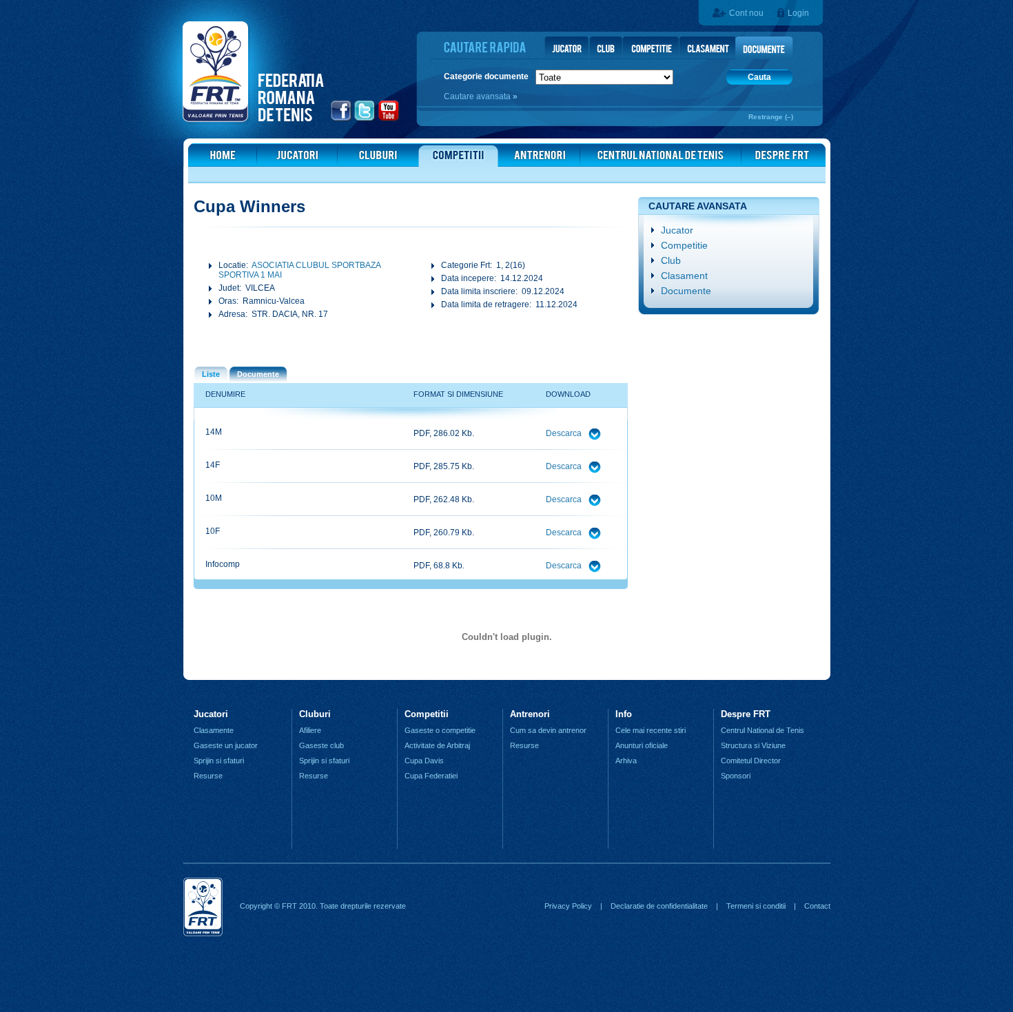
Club (671, 260)
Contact (817, 906)
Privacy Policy (568, 906)
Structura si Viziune (753, 745)
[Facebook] (341, 119)
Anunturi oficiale (641, 745)
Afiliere (310, 730)
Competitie (684, 245)
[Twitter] (365, 119)
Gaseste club (321, 745)
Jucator (677, 230)
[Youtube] (389, 119)
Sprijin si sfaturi (219, 760)
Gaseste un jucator (226, 745)
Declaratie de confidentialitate (659, 906)
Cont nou (746, 13)
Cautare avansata (478, 96)
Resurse (208, 776)
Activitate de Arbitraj (437, 745)
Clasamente (214, 730)
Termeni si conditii (756, 906)
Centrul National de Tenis (762, 730)
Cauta (759, 77)
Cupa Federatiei (431, 776)
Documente (686, 290)
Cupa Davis (424, 760)
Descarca (565, 433)
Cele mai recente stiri (650, 730)
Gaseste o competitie (440, 730)
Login (798, 13)
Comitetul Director (751, 760)
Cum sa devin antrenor (548, 730)
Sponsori (735, 776)
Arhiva (626, 760)
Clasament (684, 275)
